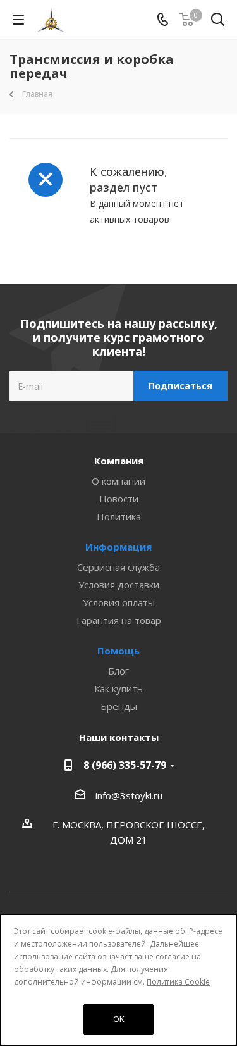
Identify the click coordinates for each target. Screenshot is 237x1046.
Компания (118, 460)
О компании (118, 481)
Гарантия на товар (118, 620)
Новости (118, 498)
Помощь (118, 650)
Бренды (118, 706)
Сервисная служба (118, 567)
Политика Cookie (178, 981)
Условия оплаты (119, 602)
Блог (118, 670)
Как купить (118, 688)
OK (119, 1018)
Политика (119, 516)
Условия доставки (118, 584)
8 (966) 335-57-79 (124, 765)
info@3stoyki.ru (128, 795)
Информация (118, 546)
